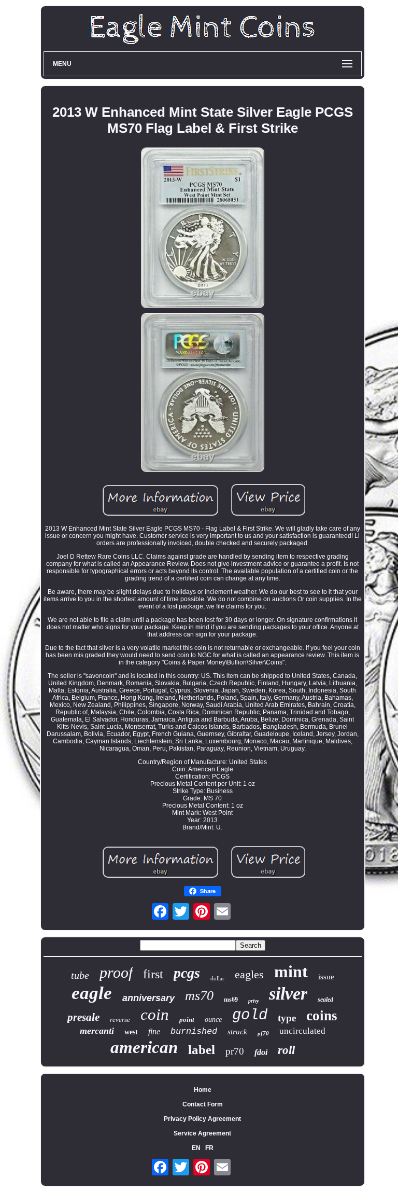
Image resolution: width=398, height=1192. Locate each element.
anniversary (148, 998)
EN (196, 1148)
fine (154, 1031)
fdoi (260, 1052)
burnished (193, 1031)
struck (237, 1032)
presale (83, 1017)
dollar (217, 978)
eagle (92, 993)
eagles (249, 974)
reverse (120, 1019)
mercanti (97, 1030)
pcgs (187, 973)
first (153, 974)
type (287, 1018)
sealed (325, 999)
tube (80, 975)
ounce (213, 1019)
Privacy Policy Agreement (202, 1118)
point (186, 1019)
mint (291, 971)
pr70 (234, 1051)
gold (249, 1015)
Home (202, 1089)
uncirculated (302, 1031)
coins (321, 1015)
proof (116, 972)
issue (326, 977)
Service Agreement (202, 1133)
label (201, 1050)
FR (209, 1148)
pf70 (263, 1033)
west (131, 1032)
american (144, 1047)
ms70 (199, 995)
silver (288, 993)
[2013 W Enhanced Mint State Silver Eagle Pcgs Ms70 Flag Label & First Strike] (202, 228)
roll (286, 1050)
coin (154, 1014)
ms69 (231, 999)
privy (253, 1001)
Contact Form (202, 1104)
